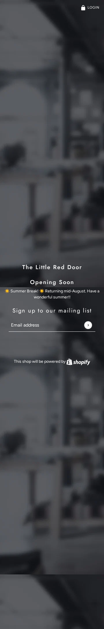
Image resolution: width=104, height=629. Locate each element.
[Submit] (88, 325)
